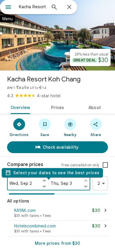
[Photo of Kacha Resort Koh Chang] (57, 35)
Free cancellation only (80, 165)
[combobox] (32, 6)
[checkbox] (105, 165)
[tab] (19, 107)
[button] (57, 213)
